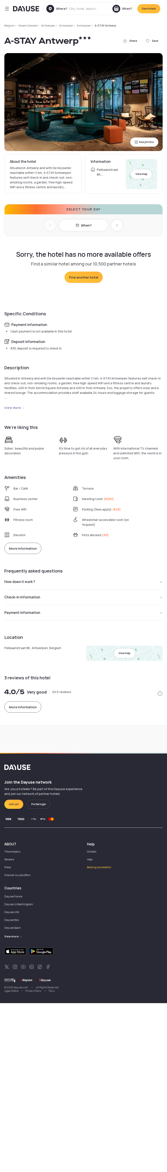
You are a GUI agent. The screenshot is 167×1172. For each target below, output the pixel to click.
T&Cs (51, 991)
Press (7, 867)
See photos (146, 142)
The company (12, 851)
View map (141, 174)
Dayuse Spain (12, 928)
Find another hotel (83, 277)
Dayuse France (13, 896)
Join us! (14, 804)
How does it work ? (19, 581)
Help (89, 859)
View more (12, 408)
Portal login (38, 804)
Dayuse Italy (11, 920)
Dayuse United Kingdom (18, 904)
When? (86, 225)
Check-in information (22, 597)
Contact (91, 851)
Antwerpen (48, 25)
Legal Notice (11, 991)
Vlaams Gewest (27, 25)
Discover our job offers (17, 875)
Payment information (22, 612)
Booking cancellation (99, 867)
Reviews (9, 859)
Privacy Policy (33, 991)
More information (23, 548)
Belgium (9, 25)
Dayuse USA (11, 912)
